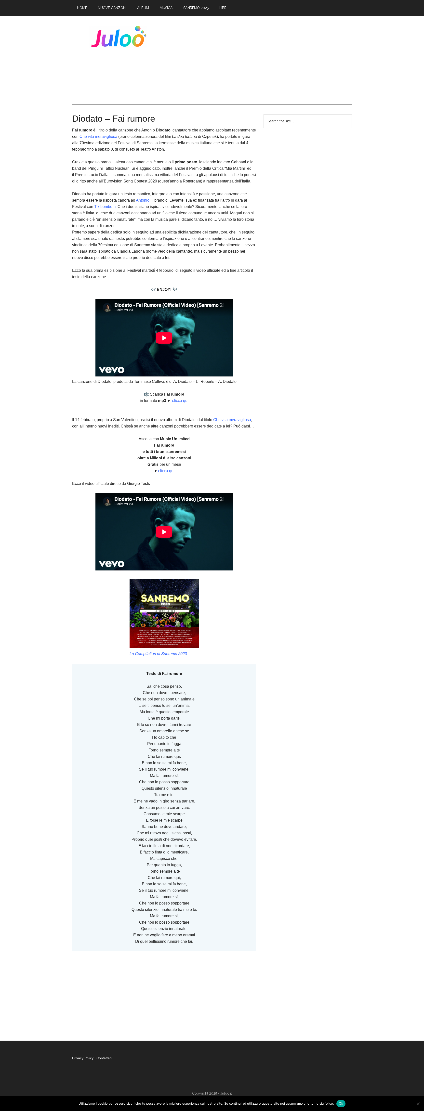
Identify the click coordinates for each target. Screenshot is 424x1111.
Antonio (142, 200)
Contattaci (104, 1058)
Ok (341, 1103)
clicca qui (180, 401)
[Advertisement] (262, 60)
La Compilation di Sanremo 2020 (158, 654)
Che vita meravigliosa (98, 136)
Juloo (118, 37)
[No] (417, 1103)
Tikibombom (105, 207)
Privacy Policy (83, 1058)
